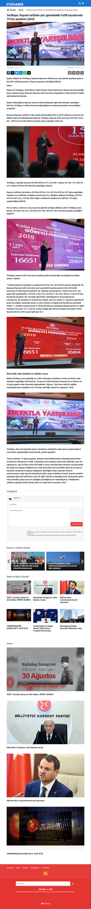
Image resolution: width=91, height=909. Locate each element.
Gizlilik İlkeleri (35, 868)
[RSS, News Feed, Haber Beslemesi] (45, 873)
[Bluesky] (16, 73)
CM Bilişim (47, 904)
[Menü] (82, 3)
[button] (74, 73)
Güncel (21, 10)
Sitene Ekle (45, 868)
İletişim (25, 868)
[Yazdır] (69, 73)
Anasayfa (12, 10)
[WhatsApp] (25, 73)
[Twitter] (12, 73)
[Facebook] (8, 73)
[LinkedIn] (21, 73)
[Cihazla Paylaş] (29, 73)
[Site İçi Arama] (79, 3)
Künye (18, 868)
